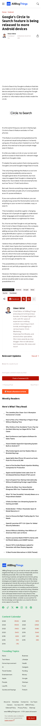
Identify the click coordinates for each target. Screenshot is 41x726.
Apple (4, 678)
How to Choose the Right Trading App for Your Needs (22, 517)
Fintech (24, 690)
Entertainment (7, 675)
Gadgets (25, 667)
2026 (10, 621)
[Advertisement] (20, 62)
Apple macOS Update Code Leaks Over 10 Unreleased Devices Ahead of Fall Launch (20, 474)
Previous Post (8, 385)
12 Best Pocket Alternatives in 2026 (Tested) (22, 552)
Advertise (15, 702)
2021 (30, 629)
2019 (30, 632)
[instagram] (22, 607)
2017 (30, 636)
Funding (25, 671)
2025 (30, 621)
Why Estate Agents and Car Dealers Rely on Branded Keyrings (21, 452)
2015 (30, 640)
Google (26, 290)
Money (24, 675)
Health (24, 663)
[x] (12, 607)
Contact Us (24, 702)
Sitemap (32, 708)
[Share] (37, 36)
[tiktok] (8, 607)
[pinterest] (31, 607)
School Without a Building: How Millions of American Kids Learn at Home (21, 532)
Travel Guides (6, 671)
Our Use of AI (18, 705)
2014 (10, 644)
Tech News (13, 293)
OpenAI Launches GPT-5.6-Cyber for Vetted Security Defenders (21, 524)
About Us (7, 702)
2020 (10, 632)
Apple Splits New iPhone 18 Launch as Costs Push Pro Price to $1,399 (22, 459)
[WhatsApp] (29, 299)
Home (4, 12)
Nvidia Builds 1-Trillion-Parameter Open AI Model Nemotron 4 (21, 510)
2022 (10, 629)
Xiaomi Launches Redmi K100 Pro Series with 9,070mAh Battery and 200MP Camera (22, 539)
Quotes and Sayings (9, 690)
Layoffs (4, 686)
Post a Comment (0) (20, 378)
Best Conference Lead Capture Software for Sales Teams (21, 437)
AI (2, 667)
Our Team (33, 702)
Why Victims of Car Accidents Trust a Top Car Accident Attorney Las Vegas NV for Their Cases (22, 429)
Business (25, 656)
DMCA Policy (29, 705)
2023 (30, 625)
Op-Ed (5, 293)
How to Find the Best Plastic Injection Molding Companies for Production (22, 466)
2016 (10, 640)
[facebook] (3, 607)
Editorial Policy (11, 708)
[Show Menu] (3, 4)
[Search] (37, 4)
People (4, 682)
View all (34, 356)
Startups (25, 682)
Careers (9, 705)
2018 (10, 636)
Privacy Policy (22, 708)
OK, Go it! (31, 718)
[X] (24, 299)
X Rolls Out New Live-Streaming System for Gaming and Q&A (21, 503)
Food (24, 686)
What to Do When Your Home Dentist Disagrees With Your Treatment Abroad (20, 488)
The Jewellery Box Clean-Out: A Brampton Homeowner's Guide (21, 414)
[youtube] (17, 607)
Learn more (9, 720)
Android (11, 12)
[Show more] (34, 299)
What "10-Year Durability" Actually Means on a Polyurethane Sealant (22, 495)
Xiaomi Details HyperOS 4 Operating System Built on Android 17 (21, 445)
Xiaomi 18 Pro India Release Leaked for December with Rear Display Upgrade (19, 546)
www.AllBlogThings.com (12, 711)
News (32, 290)
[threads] (26, 607)
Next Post (34, 385)
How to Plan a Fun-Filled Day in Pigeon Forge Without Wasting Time (22, 421)
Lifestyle (25, 659)
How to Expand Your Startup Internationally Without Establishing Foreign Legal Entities (21, 481)
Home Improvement (9, 663)
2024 (10, 625)
